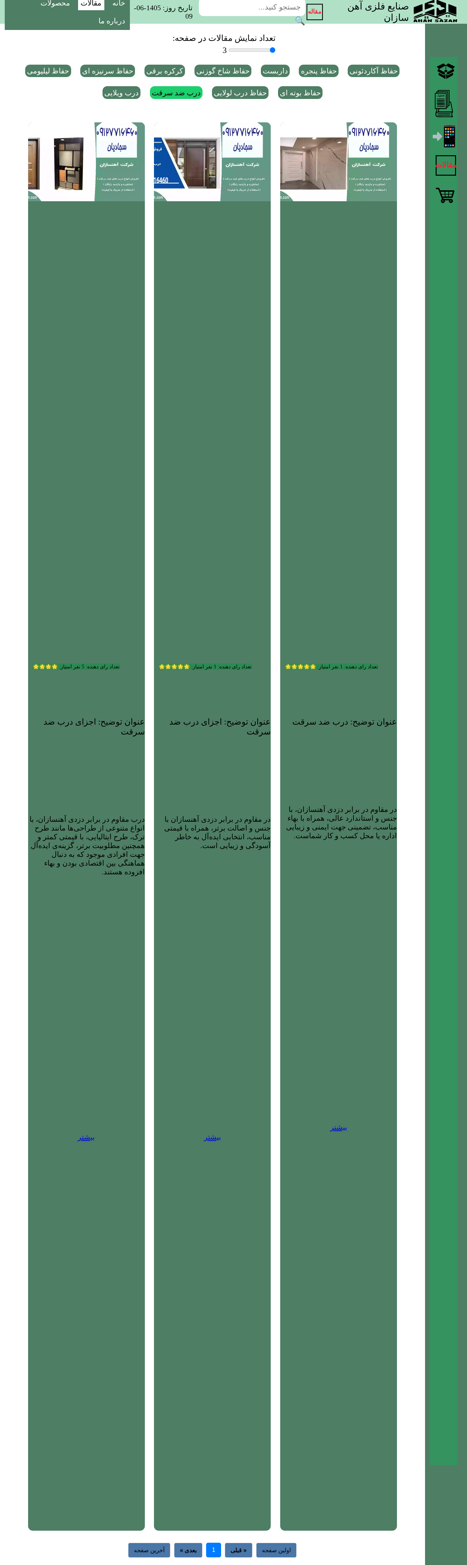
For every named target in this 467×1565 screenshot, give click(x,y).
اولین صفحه (276, 1550)
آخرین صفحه (149, 1550)
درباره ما (112, 21)
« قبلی (239, 1550)
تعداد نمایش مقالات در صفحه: (224, 38)
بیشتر (338, 1127)
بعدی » (188, 1550)
